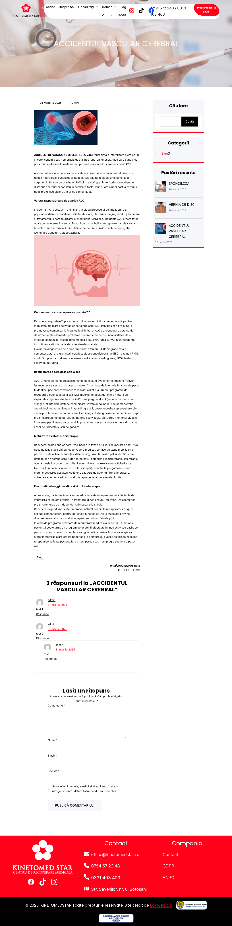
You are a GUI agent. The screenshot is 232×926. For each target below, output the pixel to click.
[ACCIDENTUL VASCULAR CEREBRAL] (160, 229)
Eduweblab (161, 905)
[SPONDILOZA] (160, 187)
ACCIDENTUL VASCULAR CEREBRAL (179, 231)
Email (52, 755)
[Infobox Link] (187, 854)
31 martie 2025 (57, 604)
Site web (53, 771)
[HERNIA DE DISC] (160, 208)
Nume (53, 740)
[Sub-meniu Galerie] (115, 7)
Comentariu (56, 705)
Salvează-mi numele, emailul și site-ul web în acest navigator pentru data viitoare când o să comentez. (85, 789)
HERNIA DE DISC (182, 204)
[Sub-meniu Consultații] (97, 7)
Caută (190, 121)
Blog (39, 557)
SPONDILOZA (179, 183)
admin (51, 600)
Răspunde (42, 614)
